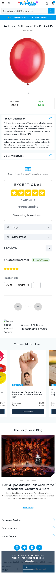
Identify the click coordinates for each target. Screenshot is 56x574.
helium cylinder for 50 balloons (30, 144)
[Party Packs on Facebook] (32, 548)
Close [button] (28, 566)
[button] (28, 61)
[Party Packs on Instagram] (17, 548)
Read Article (28, 507)
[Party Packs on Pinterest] (24, 548)
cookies (29, 560)
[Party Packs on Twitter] (39, 548)
